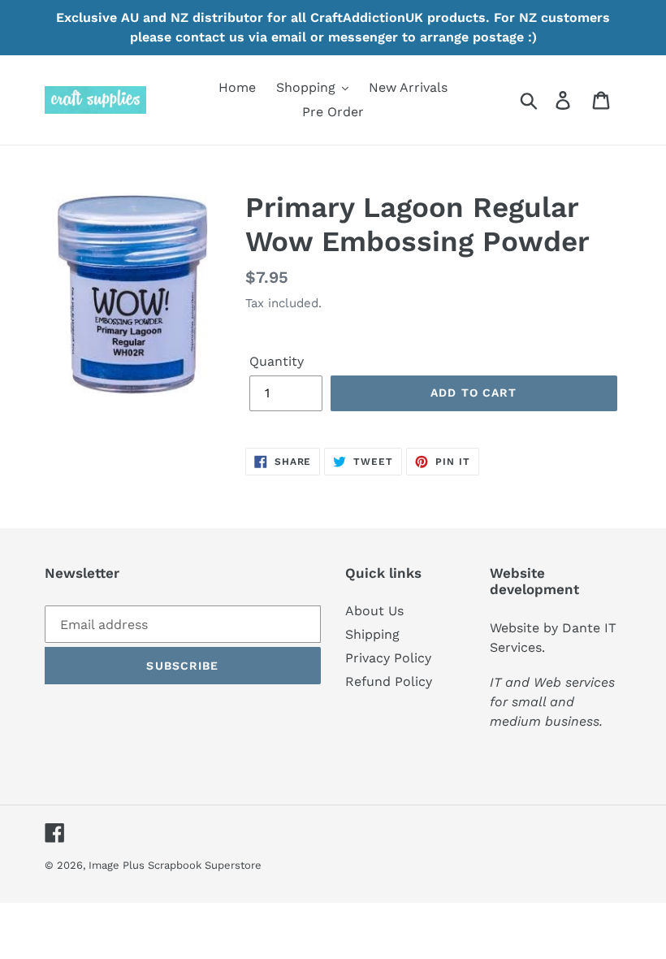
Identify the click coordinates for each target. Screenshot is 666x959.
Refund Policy (388, 681)
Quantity (276, 361)
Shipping (372, 634)
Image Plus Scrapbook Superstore (175, 865)
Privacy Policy (388, 658)
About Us (374, 610)
